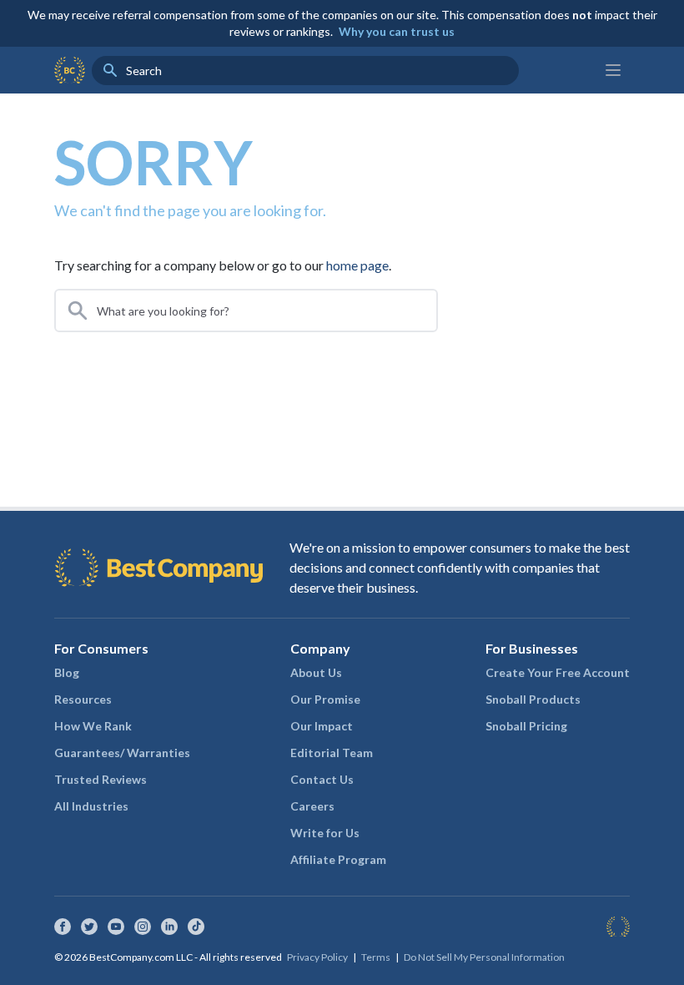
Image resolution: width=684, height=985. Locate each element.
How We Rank (93, 726)
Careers (312, 806)
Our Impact (321, 726)
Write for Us (325, 833)
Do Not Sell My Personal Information (484, 957)
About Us (316, 672)
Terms (375, 957)
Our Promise (325, 699)
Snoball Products (533, 699)
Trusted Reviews (100, 779)
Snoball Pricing (526, 726)
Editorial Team (331, 752)
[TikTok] (196, 926)
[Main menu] (613, 70)
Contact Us (322, 779)
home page (357, 265)
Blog (66, 672)
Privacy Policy (317, 957)
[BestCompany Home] (69, 70)
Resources (83, 699)
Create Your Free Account (557, 672)
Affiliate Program (338, 859)
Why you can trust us (397, 31)
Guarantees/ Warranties (122, 752)
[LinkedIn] (169, 926)
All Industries (91, 806)
